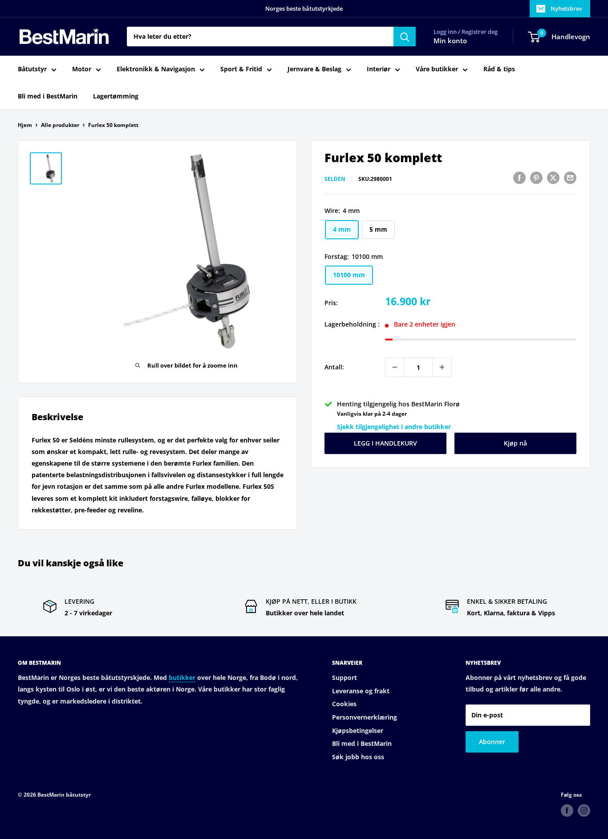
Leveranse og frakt (360, 691)
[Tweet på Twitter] (553, 178)
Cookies (344, 704)
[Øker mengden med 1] (442, 367)
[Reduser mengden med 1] (394, 367)
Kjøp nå (515, 443)
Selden (334, 179)
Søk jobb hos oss (358, 757)
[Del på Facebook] (519, 178)
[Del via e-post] (570, 178)
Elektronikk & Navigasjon (156, 69)
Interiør (378, 69)
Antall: (334, 367)
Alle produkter (60, 125)
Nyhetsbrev (566, 8)
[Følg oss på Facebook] (567, 810)
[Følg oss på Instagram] (584, 810)
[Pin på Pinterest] (536, 178)
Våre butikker (437, 69)
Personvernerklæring (364, 717)
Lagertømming (115, 96)
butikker (182, 677)
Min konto (450, 41)
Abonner (492, 741)
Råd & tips (499, 69)
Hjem (25, 125)
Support (344, 677)
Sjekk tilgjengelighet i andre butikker (394, 426)
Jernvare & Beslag (314, 69)
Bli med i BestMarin (47, 96)
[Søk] (404, 36)
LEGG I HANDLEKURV (385, 443)
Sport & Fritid (241, 69)
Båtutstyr (32, 69)
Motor (81, 69)
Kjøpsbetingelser (357, 730)
